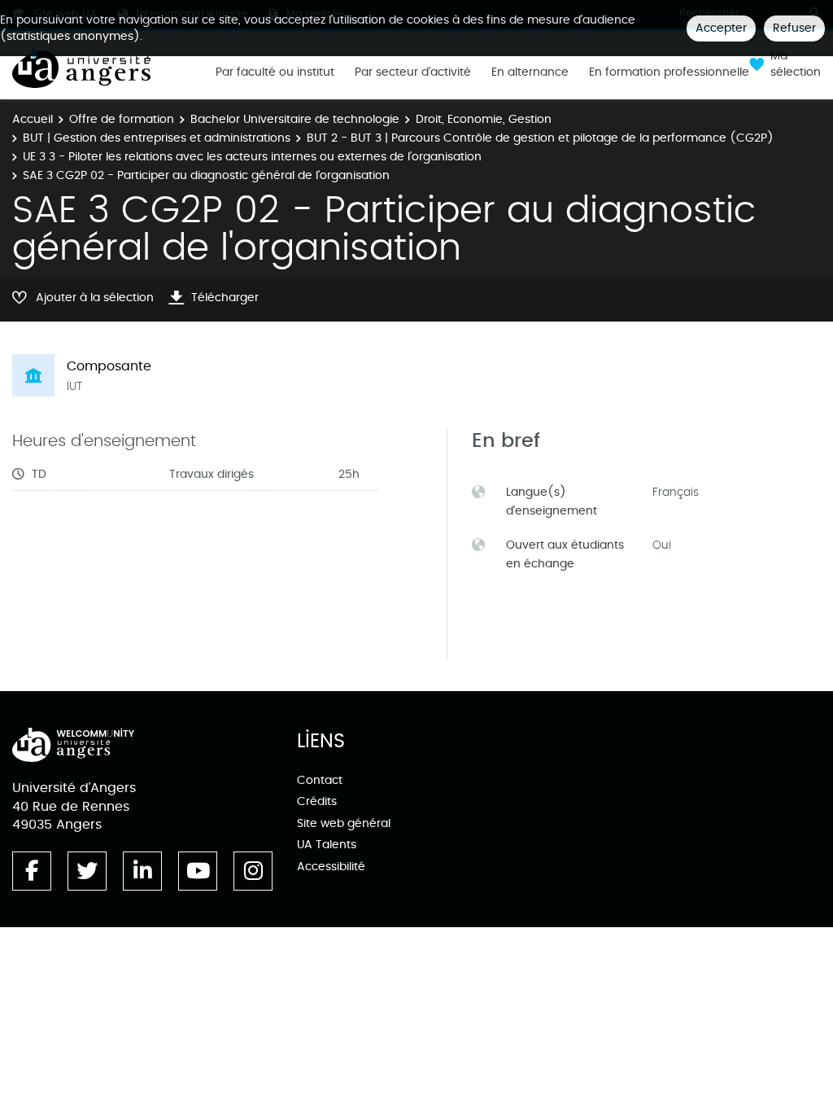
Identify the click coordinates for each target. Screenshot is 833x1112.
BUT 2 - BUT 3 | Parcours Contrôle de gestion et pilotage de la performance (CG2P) (540, 138)
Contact (319, 780)
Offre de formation (121, 119)
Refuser (794, 28)
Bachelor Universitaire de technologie (294, 119)
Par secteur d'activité (413, 72)
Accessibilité (331, 866)
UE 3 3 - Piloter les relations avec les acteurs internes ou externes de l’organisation (252, 156)
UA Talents (326, 844)
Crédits (317, 801)
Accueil (32, 119)
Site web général (343, 823)
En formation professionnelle (669, 72)
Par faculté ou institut (275, 72)
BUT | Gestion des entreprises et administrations (156, 138)
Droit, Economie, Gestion (484, 119)
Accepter (721, 28)
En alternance (530, 72)
